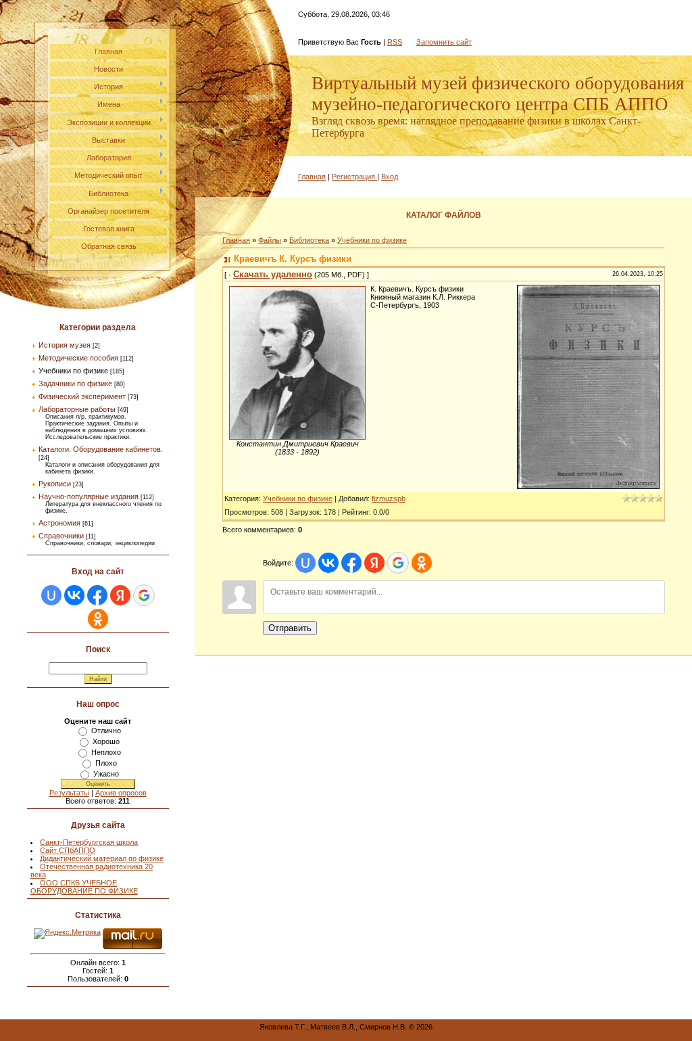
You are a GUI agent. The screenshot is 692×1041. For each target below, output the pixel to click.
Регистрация (353, 176)
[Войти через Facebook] (97, 595)
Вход (389, 176)
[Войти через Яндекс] (120, 595)
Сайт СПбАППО (67, 850)
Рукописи (55, 484)
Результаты (69, 793)
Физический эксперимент (82, 396)
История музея (65, 345)
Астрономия (59, 523)
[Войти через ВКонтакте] (74, 595)
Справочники (61, 536)
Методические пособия (78, 358)
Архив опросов (121, 793)
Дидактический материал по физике (102, 858)
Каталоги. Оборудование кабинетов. (101, 449)
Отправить (290, 628)
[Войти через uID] (51, 595)
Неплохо (106, 752)
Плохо (106, 763)
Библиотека (309, 240)
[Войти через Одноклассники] (98, 619)
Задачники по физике (75, 383)
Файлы (269, 240)
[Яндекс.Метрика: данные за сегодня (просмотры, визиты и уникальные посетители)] (67, 933)
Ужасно (106, 774)
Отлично (106, 730)
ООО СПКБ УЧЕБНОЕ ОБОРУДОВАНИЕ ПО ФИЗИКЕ (84, 887)
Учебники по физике (73, 371)
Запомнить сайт (444, 42)
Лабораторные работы (77, 409)
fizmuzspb (388, 498)
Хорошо (106, 741)
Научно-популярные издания (89, 496)
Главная (312, 176)
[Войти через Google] (144, 595)
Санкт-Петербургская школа (89, 842)
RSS (394, 42)
